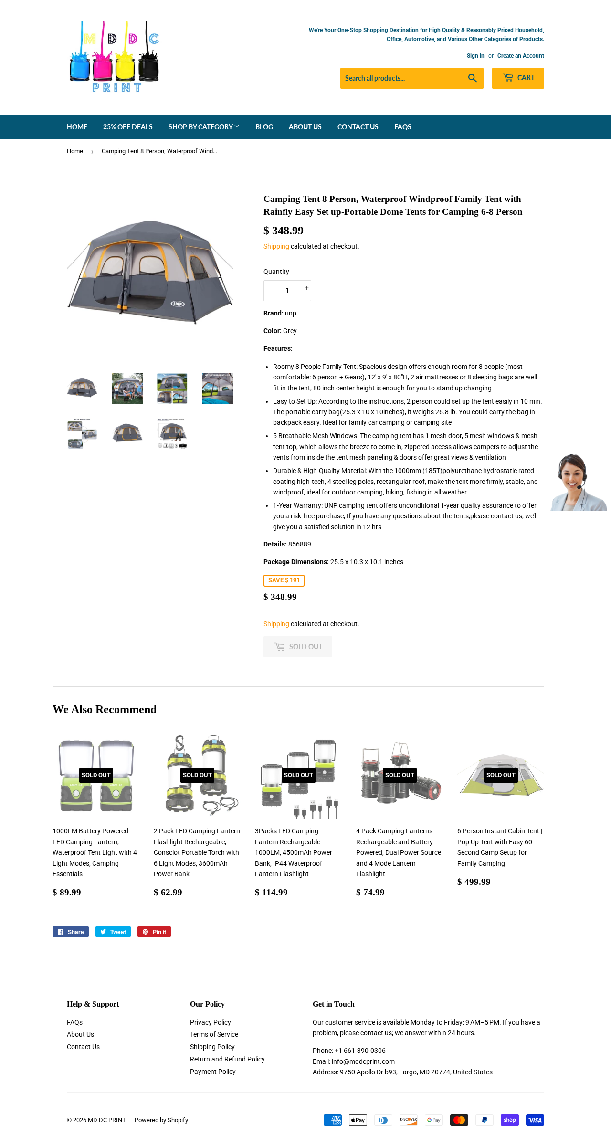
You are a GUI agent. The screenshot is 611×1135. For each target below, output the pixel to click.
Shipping (276, 246)
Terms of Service (214, 1034)
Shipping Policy (212, 1047)
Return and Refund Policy (227, 1059)
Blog (264, 127)
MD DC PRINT (107, 1120)
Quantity (276, 271)
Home (77, 127)
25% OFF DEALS (128, 127)
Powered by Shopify (161, 1120)
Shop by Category (201, 127)
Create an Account (520, 56)
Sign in (476, 56)
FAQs (402, 127)
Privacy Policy (210, 1022)
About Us (305, 127)
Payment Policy (213, 1071)
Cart (525, 78)
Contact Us (358, 127)
